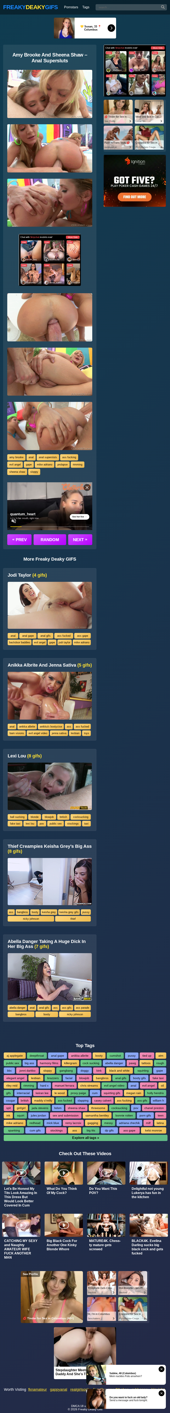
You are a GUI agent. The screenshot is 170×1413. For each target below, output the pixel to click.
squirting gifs (112, 1093)
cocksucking (80, 817)
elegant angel (15, 1078)
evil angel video (38, 733)
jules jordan (38, 1115)
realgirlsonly (80, 1389)
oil (162, 1085)
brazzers (53, 1078)
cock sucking (91, 1063)
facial (69, 1078)
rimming (77, 464)
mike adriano (44, 464)
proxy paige (78, 1093)
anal (31, 457)
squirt (20, 1115)
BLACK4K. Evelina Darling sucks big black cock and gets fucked (147, 1247)
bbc (9, 1070)
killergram (70, 1063)
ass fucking (69, 457)
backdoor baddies (19, 642)
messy (108, 1123)
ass (69, 726)
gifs (8, 1093)
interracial (23, 1093)
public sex (56, 823)
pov (42, 823)
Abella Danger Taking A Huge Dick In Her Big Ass (47, 944)
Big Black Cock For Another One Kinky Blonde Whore (62, 1245)
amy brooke (16, 457)
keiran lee (42, 1093)
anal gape (28, 635)
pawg (132, 1063)
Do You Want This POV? (103, 1191)
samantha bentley (97, 1115)
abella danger (17, 1007)
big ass (29, 1063)
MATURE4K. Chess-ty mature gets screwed (105, 1245)
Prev (19, 539)
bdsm (58, 1108)
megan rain (133, 1093)
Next (80, 539)
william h (158, 1100)
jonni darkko (27, 1070)
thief (73, 918)
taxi (86, 823)
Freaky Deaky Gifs (90, 1409)
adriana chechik (129, 1123)
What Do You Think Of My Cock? (62, 1191)
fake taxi (15, 823)
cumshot (115, 1055)
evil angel (15, 464)
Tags (85, 7)
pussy (86, 912)
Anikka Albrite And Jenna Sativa (50, 665)
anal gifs (45, 635)
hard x (44, 1085)
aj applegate (15, 1055)
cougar (10, 1100)
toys (86, 733)
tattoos (146, 1063)
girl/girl (21, 1108)
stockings (73, 823)
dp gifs (109, 1130)
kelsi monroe (153, 1130)
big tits (91, 1130)
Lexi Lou (25, 755)
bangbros (22, 912)
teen (161, 1115)
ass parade (82, 1007)
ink (8, 1115)
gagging (92, 1123)
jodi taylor (64, 642)
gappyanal (58, 1389)
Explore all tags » (85, 1138)
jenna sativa (59, 733)
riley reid (11, 1085)
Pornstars (71, 7)
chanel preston (154, 1108)
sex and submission (66, 1115)
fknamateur (37, 1389)
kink (99, 1070)
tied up (146, 1055)
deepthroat (37, 1055)
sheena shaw (17, 471)
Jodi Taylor (27, 575)
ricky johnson (31, 918)
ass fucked (63, 635)
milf (148, 1123)
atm (160, 1055)
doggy (85, 1070)
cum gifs (35, 1130)
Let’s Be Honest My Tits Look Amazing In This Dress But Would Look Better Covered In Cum (20, 1197)
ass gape (82, 635)
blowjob (49, 817)
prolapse (62, 464)
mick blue (53, 1123)
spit (8, 1108)
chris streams (89, 1085)
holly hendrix (155, 1093)
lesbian (75, 733)
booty (35, 912)
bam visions (17, 733)
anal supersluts (48, 457)
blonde (35, 817)
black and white (119, 1070)
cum (95, 1093)
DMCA (75, 1406)
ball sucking (17, 817)
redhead (34, 1123)
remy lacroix (73, 1123)
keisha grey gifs (69, 912)
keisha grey (49, 912)
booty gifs (139, 1078)
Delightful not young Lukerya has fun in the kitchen (148, 1193)
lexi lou (30, 823)
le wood (60, 1093)
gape (29, 464)
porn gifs (145, 1115)
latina (160, 1123)
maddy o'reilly (43, 1100)
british (63, 817)
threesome (98, 1108)
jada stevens (40, 1108)
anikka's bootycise (51, 726)
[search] (163, 7)
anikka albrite (27, 726)
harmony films (49, 1063)
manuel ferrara (64, 1085)
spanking (14, 1130)
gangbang (66, 1070)
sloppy (34, 471)
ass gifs (67, 1007)
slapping (83, 1100)
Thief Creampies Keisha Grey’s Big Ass (50, 849)
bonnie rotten (124, 1115)
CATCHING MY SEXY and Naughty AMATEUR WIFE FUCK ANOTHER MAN (21, 1249)
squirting (143, 1070)
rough (160, 1063)
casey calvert (102, 1100)
